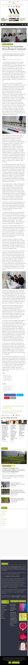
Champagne (3, 511)
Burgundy (3, 513)
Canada (4, 465)
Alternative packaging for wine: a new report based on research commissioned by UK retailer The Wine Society (5, 432)
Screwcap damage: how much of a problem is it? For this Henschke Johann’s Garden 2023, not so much (13, 432)
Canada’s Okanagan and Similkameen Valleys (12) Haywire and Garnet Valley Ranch (13, 470)
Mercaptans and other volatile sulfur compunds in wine (13, 407)
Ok (9, 662)
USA (2, 616)
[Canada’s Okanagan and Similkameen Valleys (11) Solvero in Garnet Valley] (5, 482)
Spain (2, 614)
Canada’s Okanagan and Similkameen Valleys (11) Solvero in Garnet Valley (17, 484)
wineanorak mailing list (13, 619)
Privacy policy (15, 662)
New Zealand (4, 519)
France (2, 612)
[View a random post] (25, 24)
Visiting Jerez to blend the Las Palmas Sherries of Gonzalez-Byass (12, 412)
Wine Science (10, 44)
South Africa (3, 523)
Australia (4, 44)
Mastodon (23, 596)
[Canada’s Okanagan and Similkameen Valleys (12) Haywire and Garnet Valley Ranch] (14, 451)
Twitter (13, 596)
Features (8, 465)
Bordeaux (3, 515)
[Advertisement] (14, 542)
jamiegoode (14, 51)
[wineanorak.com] (2, 24)
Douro (2, 517)
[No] (26, 660)
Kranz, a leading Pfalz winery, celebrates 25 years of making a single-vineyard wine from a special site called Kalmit (17, 491)
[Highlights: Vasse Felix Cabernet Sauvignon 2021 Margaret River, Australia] (22, 420)
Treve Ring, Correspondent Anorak (13, 609)
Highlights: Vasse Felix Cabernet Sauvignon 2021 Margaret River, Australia (22, 430)
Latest (13, 465)
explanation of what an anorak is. (12, 576)
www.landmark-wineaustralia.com (14, 59)
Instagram (17, 596)
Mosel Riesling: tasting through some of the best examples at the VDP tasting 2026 (17, 500)
